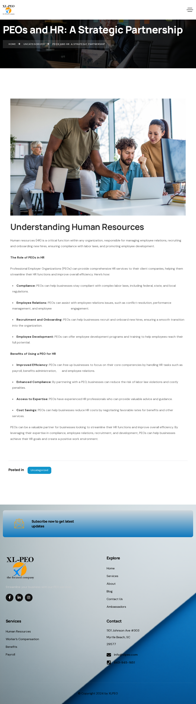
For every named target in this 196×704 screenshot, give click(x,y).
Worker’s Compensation (22, 639)
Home (111, 568)
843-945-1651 (124, 662)
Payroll (10, 654)
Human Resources (18, 631)
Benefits (11, 647)
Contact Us (115, 599)
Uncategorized (39, 470)
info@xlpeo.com (126, 655)
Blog (110, 591)
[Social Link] (9, 597)
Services (112, 576)
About (111, 584)
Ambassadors (116, 607)
